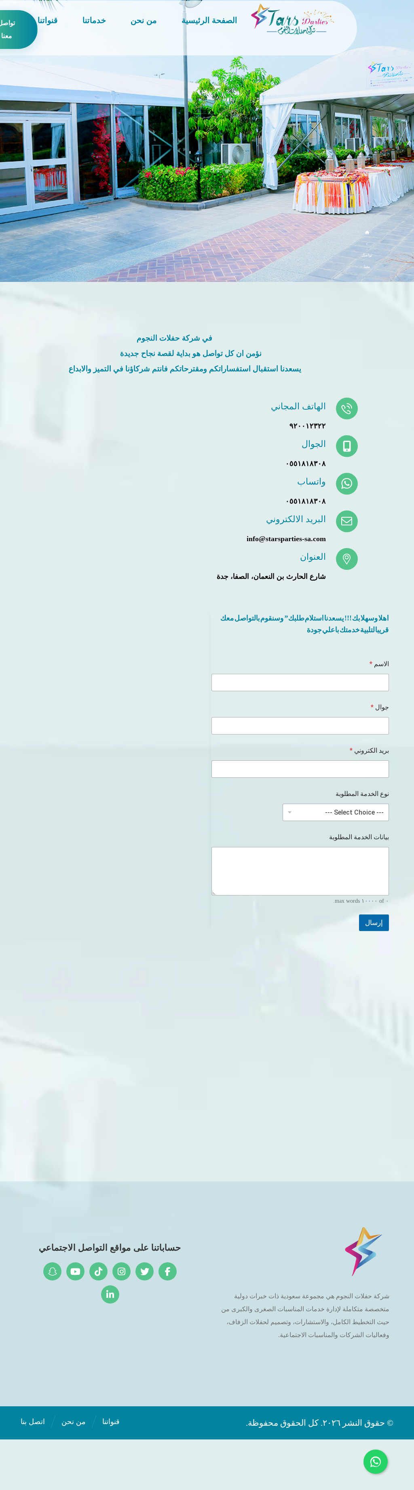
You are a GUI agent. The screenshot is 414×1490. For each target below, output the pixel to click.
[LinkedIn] (110, 1294)
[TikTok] (98, 1271)
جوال (380, 707)
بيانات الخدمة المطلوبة (359, 837)
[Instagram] (121, 1271)
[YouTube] (75, 1271)
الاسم (379, 664)
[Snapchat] (52, 1271)
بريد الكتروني (369, 750)
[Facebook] (167, 1271)
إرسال (374, 923)
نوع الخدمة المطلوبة (362, 794)
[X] (144, 1271)
